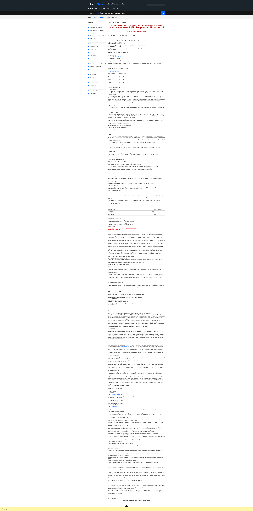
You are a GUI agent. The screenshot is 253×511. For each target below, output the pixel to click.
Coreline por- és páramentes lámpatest (97, 32)
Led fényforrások (93, 77)
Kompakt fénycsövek (94, 69)
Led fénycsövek (93, 74)
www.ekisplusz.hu (112, 284)
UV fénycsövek (93, 93)
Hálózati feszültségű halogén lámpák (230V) (97, 52)
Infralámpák (92, 61)
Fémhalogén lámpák (94, 46)
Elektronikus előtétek (94, 41)
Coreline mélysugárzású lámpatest (97, 30)
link (117, 341)
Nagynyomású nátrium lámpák (96, 79)
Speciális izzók (93, 85)
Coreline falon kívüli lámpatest (96, 27)
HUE (91, 58)
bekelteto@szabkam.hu (117, 394)
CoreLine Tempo (93, 38)
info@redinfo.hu (135, 60)
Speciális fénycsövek (94, 82)
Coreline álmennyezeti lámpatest (96, 24)
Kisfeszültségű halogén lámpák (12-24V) (98, 63)
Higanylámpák (93, 55)
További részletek (4, 509)
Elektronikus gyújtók (94, 43)
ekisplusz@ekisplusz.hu (116, 56)
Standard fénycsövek (94, 90)
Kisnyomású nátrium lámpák (95, 66)
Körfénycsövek (93, 71)
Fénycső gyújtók (93, 49)
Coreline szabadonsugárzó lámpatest (97, 35)
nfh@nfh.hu (114, 406)
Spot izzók (92, 88)
